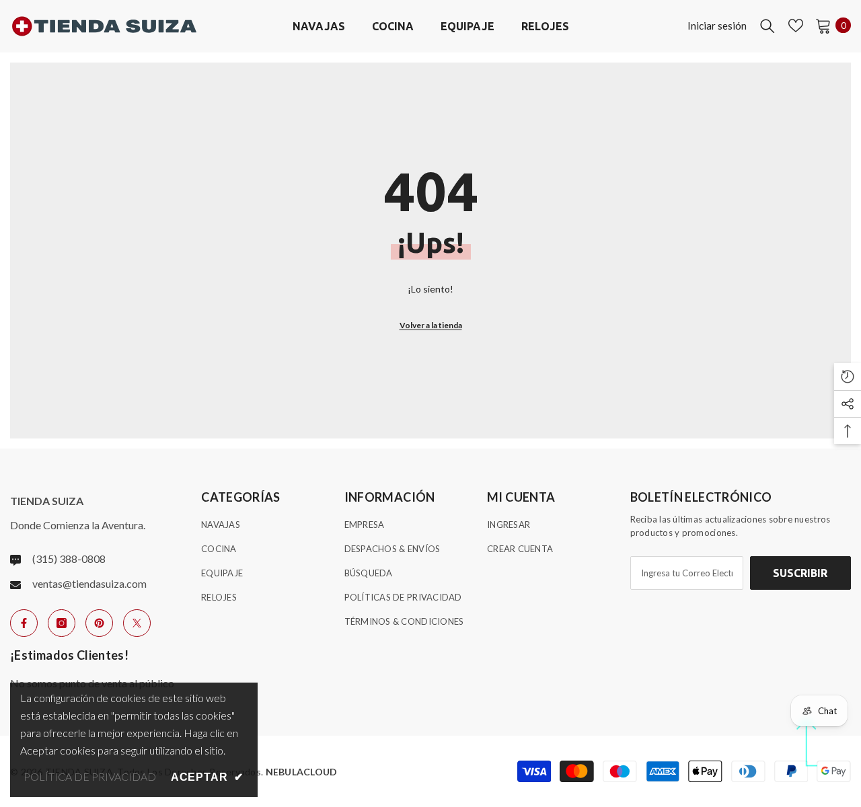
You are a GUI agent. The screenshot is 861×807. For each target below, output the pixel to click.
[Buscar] (767, 25)
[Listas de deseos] (795, 25)
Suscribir (800, 573)
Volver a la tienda (431, 325)
